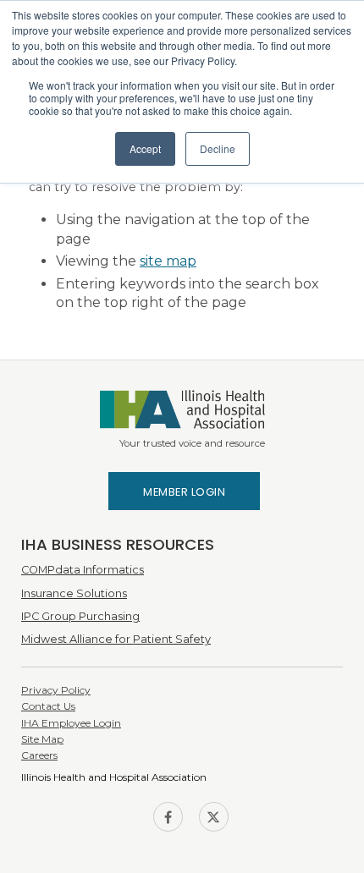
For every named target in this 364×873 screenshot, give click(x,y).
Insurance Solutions (74, 593)
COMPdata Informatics (82, 569)
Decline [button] (217, 148)
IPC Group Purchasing (80, 616)
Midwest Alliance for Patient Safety (116, 639)
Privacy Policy (56, 690)
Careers (39, 755)
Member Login (184, 492)
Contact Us (48, 706)
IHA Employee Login (71, 723)
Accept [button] (145, 148)
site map (168, 261)
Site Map (42, 739)
